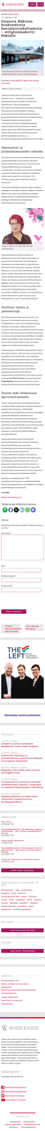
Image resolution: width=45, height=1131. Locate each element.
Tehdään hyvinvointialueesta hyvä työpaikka (12, 629)
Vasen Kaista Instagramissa (15, 1092)
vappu (31, 906)
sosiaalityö (20, 900)
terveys (36, 81)
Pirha (11, 900)
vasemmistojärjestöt (22, 909)
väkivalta (34, 903)
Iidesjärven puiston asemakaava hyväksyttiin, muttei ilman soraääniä (19, 745)
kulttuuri (22, 893)
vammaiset (5, 83)
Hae (41, 4)
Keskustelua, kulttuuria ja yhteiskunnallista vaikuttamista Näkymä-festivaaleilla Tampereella (22, 758)
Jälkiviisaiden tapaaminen (12, 841)
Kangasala (5, 893)
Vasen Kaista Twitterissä (14, 1096)
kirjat (13, 893)
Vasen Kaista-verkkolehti (12, 1000)
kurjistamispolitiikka (10, 896)
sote (30, 81)
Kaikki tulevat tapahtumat (22, 870)
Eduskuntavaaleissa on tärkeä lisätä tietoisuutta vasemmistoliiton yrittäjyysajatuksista (19, 799)
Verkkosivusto (6, 586)
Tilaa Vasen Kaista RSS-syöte (22, 930)
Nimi (3, 566)
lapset (24, 896)
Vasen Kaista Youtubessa (15, 1100)
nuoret (4, 900)
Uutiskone (13, 1127)
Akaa (17, 890)
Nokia (10, 14)
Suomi (16, 14)
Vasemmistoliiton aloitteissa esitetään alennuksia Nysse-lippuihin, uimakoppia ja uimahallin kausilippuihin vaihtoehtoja (22, 784)
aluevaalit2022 (17, 81)
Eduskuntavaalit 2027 (10, 980)
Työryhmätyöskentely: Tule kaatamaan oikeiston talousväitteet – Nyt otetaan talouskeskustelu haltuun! (22, 831)
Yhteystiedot (7, 1004)
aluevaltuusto (27, 890)
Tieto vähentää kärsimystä (32, 627)
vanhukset (22, 906)
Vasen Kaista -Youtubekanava (22, 951)
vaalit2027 (23, 903)
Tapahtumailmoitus (32, 1124)
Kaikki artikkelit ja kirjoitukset (15, 984)
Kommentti (6, 533)
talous (29, 900)
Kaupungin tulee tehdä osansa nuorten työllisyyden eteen (20, 771)
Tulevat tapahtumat (9, 997)
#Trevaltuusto (7, 890)
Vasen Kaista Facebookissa (15, 1087)
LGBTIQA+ (32, 896)
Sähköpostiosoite (8, 576)
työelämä (14, 903)
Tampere (37, 900)
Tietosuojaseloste (8, 993)
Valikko (32, 4)
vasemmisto (6, 909)
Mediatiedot (6, 987)
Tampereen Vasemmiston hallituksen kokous (20, 859)
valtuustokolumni (8, 906)
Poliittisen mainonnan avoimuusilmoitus (18, 990)
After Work (6, 822)
